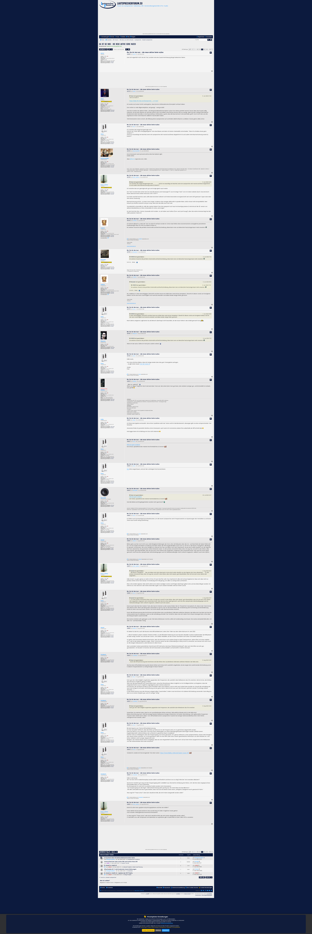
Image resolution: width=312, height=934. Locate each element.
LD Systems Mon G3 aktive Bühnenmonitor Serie (119, 858)
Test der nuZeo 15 (145, 364)
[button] (189, 49)
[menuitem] (104, 37)
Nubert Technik (125, 863)
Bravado (103, 259)
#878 (128, 333)
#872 (128, 151)
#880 (128, 381)
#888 (128, 593)
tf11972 (103, 228)
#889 (128, 628)
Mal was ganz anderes (133, 444)
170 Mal (112, 348)
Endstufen (130, 871)
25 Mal (112, 505)
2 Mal (112, 548)
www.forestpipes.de (131, 246)
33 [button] (204, 49)
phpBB (147, 893)
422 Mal (113, 347)
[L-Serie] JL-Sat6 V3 (110, 865)
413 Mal (112, 194)
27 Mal (111, 62)
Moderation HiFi (118, 46)
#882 (128, 441)
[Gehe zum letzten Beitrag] (204, 857)
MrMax (103, 390)
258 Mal (112, 400)
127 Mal (112, 165)
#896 (128, 804)
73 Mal (112, 235)
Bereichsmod (110, 46)
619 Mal (112, 267)
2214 (106, 265)
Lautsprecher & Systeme (133, 859)
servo (102, 53)
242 (106, 502)
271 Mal (112, 193)
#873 (128, 177)
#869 (128, 54)
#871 (128, 126)
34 (105, 544)
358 (106, 232)
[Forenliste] (108, 5)
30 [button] (197, 49)
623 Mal (112, 111)
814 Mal (112, 110)
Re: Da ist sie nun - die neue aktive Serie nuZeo (145, 52)
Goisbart (103, 654)
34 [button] (206, 49)
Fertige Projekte (127, 874)
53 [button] (210, 49)
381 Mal (112, 399)
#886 (128, 540)
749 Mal (112, 268)
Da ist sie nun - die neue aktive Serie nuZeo (117, 44)
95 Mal (112, 143)
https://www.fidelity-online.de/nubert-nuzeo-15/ (174, 753)
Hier (128, 469)
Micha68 (103, 498)
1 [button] (194, 49)
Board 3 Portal (187, 893)
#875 (128, 252)
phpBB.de (178, 893)
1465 (106, 190)
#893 (128, 725)
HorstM (197, 861)
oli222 (107, 863)
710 (105, 394)
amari (102, 540)
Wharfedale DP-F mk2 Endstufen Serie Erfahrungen (120, 869)
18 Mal (112, 61)
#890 (128, 655)
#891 (128, 676)
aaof (102, 99)
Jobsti (109, 867)
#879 (128, 355)
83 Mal (112, 427)
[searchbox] (201, 40)
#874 (128, 220)
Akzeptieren (165, 930)
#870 (128, 91)
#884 (128, 490)
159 (105, 658)
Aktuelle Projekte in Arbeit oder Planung (133, 867)
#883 (128, 465)
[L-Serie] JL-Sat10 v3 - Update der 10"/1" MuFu (118, 873)
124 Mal (112, 167)
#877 (128, 309)
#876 (128, 277)
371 (105, 138)
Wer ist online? (105, 880)
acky (102, 419)
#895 (128, 774)
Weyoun (103, 341)
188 (106, 423)
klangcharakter (110, 859)
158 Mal (112, 236)
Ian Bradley (209, 893)
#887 (128, 566)
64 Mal (112, 142)
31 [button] (199, 49)
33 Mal (112, 549)
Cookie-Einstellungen (148, 930)
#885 (128, 515)
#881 (128, 420)
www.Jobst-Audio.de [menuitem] (139, 890)
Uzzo (132, 96)
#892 (128, 701)
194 (105, 162)
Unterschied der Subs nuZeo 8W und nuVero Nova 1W (120, 861)
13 (105, 57)
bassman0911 (105, 158)
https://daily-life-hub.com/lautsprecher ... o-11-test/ (143, 101)
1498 (106, 104)
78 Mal (112, 506)
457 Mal (112, 426)
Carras (196, 869)
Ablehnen (158, 930)
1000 (106, 345)
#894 (128, 749)
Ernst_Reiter (104, 185)
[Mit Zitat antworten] (211, 53)
